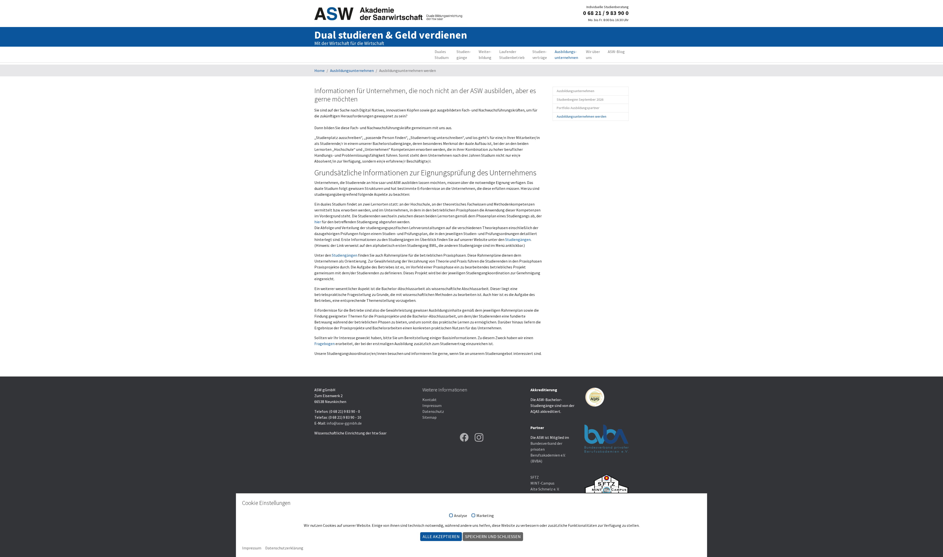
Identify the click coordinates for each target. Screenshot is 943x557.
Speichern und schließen (493, 536)
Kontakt (429, 399)
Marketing (485, 516)
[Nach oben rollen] (932, 546)
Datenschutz (433, 411)
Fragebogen (324, 343)
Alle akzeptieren (441, 536)
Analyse (460, 516)
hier (317, 221)
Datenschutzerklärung (284, 547)
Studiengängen (518, 239)
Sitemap (429, 417)
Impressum (432, 405)
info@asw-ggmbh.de (344, 423)
